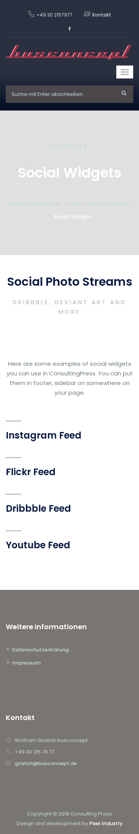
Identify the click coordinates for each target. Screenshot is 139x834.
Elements (120, 204)
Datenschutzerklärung (40, 649)
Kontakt (101, 15)
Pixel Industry (106, 823)
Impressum (26, 663)
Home (74, 204)
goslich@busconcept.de (46, 763)
